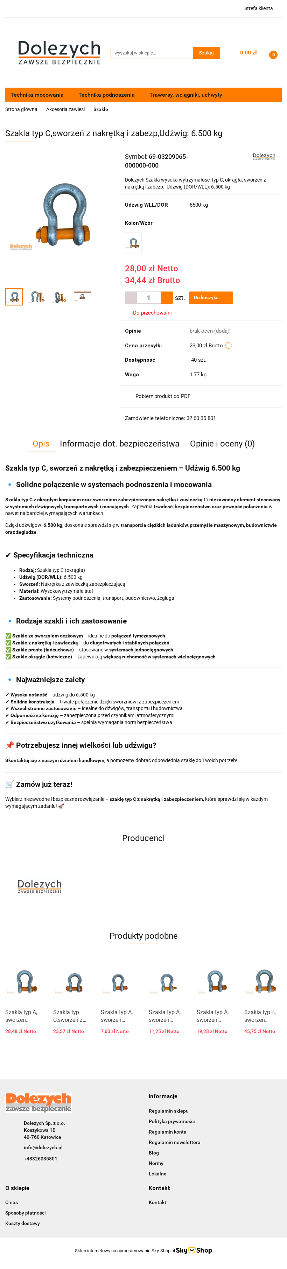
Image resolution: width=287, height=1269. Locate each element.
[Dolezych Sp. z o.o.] (264, 156)
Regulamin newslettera (175, 1142)
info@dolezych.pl (43, 1147)
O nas (11, 1202)
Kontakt (157, 1202)
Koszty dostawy (22, 1223)
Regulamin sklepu (169, 1111)
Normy (156, 1163)
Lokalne (158, 1173)
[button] (163, 1096)
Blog (154, 1153)
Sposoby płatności (25, 1213)
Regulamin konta (168, 1132)
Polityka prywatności (172, 1121)
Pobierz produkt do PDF (162, 396)
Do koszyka (207, 297)
